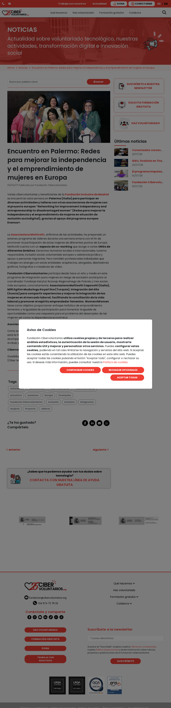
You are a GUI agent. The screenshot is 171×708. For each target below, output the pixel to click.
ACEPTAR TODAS (127, 377)
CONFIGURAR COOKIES (80, 370)
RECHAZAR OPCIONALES (123, 370)
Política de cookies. (115, 362)
